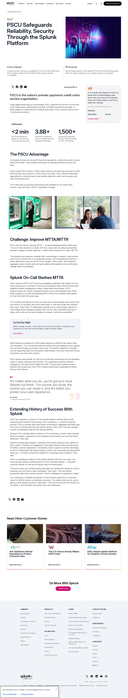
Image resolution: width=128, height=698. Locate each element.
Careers (23, 617)
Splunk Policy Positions (28, 633)
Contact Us (96, 617)
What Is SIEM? (73, 613)
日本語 (94, 653)
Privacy (31, 685)
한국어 (94, 657)
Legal (24, 685)
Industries (50, 3)
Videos (46, 651)
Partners (23, 629)
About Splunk (24, 613)
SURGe (22, 641)
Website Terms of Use (86, 685)
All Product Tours (50, 617)
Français (95, 650)
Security (29, 3)
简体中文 (95, 661)
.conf (46, 635)
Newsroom (24, 625)
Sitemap (39, 685)
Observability (39, 3)
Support (90, 3)
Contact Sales (93, 119)
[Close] (56, 689)
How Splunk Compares (28, 621)
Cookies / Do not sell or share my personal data (61, 685)
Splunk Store (48, 647)
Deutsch (95, 646)
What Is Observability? (75, 629)
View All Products (50, 625)
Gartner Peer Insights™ (99, 628)
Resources (59, 3)
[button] (21, 3)
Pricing (46, 621)
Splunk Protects (25, 637)
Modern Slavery (102, 685)
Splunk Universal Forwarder (77, 617)
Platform (21, 3)
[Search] (101, 3)
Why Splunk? (24, 645)
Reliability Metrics (74, 638)
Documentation (49, 639)
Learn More (17, 333)
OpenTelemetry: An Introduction (78, 621)
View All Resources (50, 655)
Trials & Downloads (112, 3)
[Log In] (96, 4)
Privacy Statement (9, 694)
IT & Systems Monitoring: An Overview (77, 633)
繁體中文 (95, 665)
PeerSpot (95, 631)
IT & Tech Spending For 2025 (78, 648)
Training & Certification (51, 643)
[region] (29, 692)
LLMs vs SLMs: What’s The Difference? (77, 643)
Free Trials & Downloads (52, 613)
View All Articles (73, 652)
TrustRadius (96, 635)
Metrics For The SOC (75, 625)
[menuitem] (21, 3)
